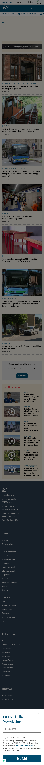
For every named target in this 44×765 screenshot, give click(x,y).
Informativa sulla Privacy (24, 746)
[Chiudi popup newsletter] (39, 713)
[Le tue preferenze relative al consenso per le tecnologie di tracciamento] (4, 761)
